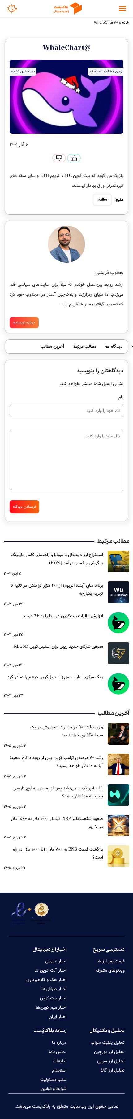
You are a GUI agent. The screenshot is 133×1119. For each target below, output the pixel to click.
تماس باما (57, 1051)
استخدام (59, 1070)
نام (120, 397)
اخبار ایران (57, 1016)
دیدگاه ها (113, 346)
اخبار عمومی (55, 961)
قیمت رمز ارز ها (111, 961)
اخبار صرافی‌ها (53, 989)
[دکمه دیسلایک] (59, 158)
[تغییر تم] (12, 8)
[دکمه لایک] (74, 158)
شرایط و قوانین (53, 1088)
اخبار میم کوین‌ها (51, 1007)
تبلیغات (59, 1061)
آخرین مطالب (52, 346)
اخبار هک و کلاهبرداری (46, 979)
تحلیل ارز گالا (113, 1070)
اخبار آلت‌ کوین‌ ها (50, 970)
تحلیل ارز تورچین (109, 1051)
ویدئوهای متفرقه (110, 970)
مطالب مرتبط (85, 346)
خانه (125, 22)
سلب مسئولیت (53, 1079)
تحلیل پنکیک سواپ (108, 1042)
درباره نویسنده (24, 322)
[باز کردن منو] (122, 9)
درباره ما (59, 1042)
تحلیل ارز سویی (111, 1061)
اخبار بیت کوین (53, 998)
